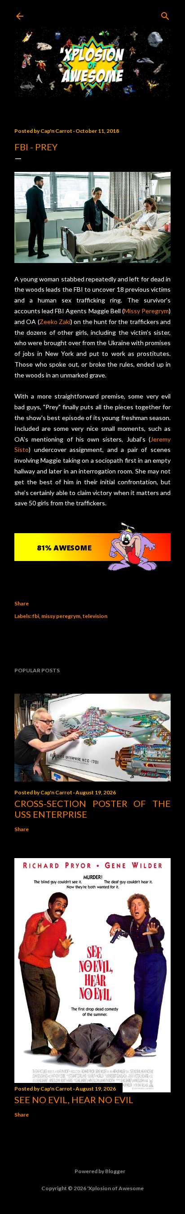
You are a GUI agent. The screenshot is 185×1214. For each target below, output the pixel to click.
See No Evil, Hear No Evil (73, 1099)
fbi (35, 616)
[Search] (165, 14)
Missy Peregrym (146, 311)
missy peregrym (60, 616)
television (95, 616)
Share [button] (21, 603)
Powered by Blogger (100, 1171)
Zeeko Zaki (55, 321)
